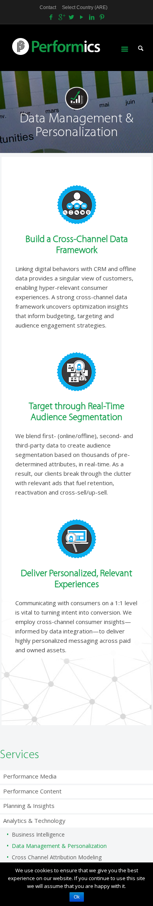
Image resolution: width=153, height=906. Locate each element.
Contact (48, 7)
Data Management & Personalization (59, 846)
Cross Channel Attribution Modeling (57, 857)
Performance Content (32, 791)
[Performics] (69, 46)
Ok (77, 897)
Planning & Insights (29, 806)
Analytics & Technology (34, 820)
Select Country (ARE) (84, 7)
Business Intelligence (38, 834)
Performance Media (29, 776)
